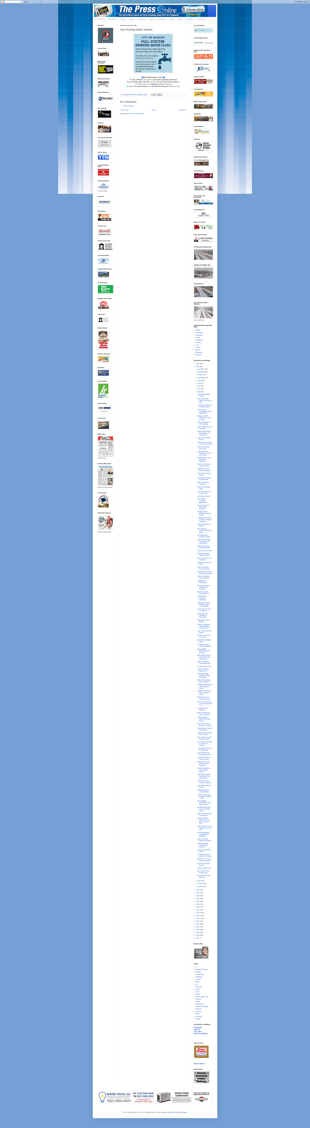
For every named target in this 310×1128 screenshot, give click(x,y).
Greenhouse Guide (203, 496)
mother (198, 1001)
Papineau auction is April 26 (203, 525)
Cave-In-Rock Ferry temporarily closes (204, 753)
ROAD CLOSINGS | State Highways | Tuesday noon (203, 626)
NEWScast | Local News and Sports (203, 698)
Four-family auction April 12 (203, 864)
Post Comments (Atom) (136, 113)
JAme (197, 992)
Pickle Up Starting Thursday (203, 483)
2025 (198, 366)
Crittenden (199, 977)
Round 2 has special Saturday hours (204, 465)
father (197, 982)
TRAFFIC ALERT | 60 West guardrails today (204, 692)
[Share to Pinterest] (161, 94)
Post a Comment (128, 106)
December (201, 369)
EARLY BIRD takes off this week (204, 427)
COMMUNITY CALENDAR (202, 581)
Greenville (199, 987)
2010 (198, 929)
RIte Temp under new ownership (204, 559)
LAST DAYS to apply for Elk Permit (204, 478)
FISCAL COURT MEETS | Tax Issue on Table (204, 417)
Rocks (198, 1014)
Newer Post (124, 110)
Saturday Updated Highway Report (203, 554)
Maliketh (170, 1112)
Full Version (100, 19)
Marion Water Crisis (202, 997)
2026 (198, 364)
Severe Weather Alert (204, 868)
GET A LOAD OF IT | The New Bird (203, 423)
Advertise (162, 19)
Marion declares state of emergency (204, 814)
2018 (198, 907)
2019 (198, 904)
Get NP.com (201, 19)
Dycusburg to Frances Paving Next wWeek (204, 572)
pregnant (199, 1011)
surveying (199, 1016)
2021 (198, 898)
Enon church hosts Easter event (203, 871)
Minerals (198, 999)
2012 (198, 924)
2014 (198, 918)
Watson (198, 1019)
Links (180, 19)
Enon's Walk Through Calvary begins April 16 (204, 703)
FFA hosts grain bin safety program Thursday (203, 763)
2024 (198, 890)
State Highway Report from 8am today (204, 738)
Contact (152, 19)
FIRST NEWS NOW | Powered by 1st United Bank (204, 433)
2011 (198, 927)
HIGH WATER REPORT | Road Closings (203, 650)
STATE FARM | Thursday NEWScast (202, 598)
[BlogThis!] (154, 94)
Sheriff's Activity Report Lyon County (204, 733)
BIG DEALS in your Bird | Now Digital (203, 469)
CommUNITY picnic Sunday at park (203, 758)
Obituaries (141, 19)
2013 (198, 921)
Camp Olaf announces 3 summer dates (204, 406)
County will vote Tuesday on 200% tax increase (204, 453)
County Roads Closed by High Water (204, 749)
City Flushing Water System (203, 395)
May (199, 389)
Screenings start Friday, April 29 (203, 592)
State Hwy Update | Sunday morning (203, 547)
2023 (198, 893)
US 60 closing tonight (204, 666)
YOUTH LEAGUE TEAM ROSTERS (203, 662)
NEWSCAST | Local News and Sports (203, 859)
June (199, 386)
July (199, 383)
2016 (198, 913)
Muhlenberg (200, 1004)
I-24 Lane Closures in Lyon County (204, 492)
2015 (198, 915)
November (201, 372)
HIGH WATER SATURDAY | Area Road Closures (204, 802)
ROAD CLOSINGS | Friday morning (203, 577)
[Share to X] (156, 94)
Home (123, 19)
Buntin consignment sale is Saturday (203, 713)
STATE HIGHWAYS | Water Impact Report (203, 770)
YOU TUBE (197, 1031)
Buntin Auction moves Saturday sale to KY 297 (204, 828)
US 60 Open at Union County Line (204, 610)
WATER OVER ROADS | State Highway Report (204, 686)
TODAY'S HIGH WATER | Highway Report (204, 513)
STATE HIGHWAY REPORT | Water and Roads (203, 675)
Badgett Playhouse (202, 969)
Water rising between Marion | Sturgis (204, 681)
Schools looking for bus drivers (203, 447)
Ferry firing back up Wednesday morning (203, 507)
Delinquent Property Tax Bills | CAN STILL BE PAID (203, 604)
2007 (198, 938)
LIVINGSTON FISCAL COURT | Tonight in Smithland (204, 519)
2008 (198, 935)
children (198, 972)
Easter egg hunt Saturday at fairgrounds (202, 615)
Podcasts (199, 355)
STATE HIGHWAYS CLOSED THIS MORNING (203, 834)
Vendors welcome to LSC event (204, 636)
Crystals (198, 979)
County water (200, 974)
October (200, 375)
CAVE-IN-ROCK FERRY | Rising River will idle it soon (203, 820)
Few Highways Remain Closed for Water (204, 530)
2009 (198, 932)
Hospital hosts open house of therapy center (203, 809)
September (201, 377)
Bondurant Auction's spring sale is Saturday (203, 587)
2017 (198, 910)
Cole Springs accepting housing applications (204, 411)
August (200, 380)
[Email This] (152, 94)
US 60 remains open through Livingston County (204, 796)
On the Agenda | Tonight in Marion (203, 536)
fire (197, 984)
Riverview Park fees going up (203, 876)
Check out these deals (204, 551)
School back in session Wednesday (204, 729)
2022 (198, 896)
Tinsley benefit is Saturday (202, 709)
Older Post (182, 110)
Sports (131, 19)
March (200, 881)
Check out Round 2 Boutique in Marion (204, 724)
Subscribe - (112, 19)
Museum (198, 1009)
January (200, 886)
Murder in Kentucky (202, 1006)
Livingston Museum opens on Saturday (204, 855)
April (199, 392)
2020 (198, 901)
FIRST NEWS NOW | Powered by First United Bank (204, 657)
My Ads (172, 19)
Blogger (184, 1112)
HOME (198, 330)
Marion (198, 994)
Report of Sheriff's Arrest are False (203, 568)
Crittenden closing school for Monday (204, 781)
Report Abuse (199, 1064)
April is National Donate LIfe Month (204, 839)
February (201, 883)
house (198, 989)
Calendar (189, 19)
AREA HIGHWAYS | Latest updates (203, 791)
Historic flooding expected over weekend (202, 845)
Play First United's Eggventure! (203, 670)
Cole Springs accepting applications (202, 500)
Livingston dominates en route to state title (204, 443)
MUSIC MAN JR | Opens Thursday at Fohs (204, 400)
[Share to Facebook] (159, 94)
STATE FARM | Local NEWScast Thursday (204, 459)
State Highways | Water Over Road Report (203, 719)
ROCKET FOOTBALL (201, 1034)
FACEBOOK (198, 1027)
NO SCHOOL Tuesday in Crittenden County (204, 743)
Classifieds (199, 340)
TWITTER (197, 1029)
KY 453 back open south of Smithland (204, 645)
